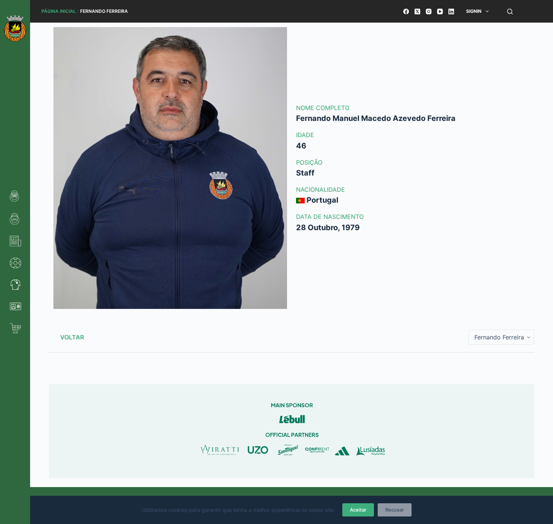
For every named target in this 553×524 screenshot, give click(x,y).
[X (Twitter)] (417, 11)
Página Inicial (58, 11)
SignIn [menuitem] (474, 11)
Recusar (394, 510)
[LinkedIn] (451, 11)
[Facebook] (406, 11)
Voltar (72, 337)
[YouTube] (440, 11)
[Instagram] (428, 11)
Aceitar (358, 510)
